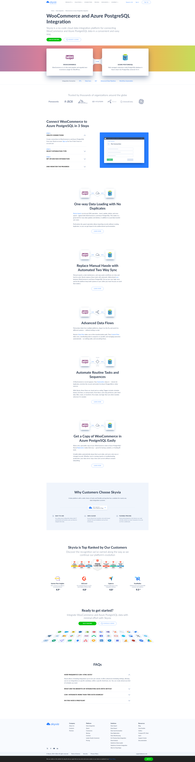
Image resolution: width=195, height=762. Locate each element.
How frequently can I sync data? (78, 674)
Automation (100, 382)
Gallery (140, 730)
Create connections (55, 135)
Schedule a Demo (108, 623)
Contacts (71, 728)
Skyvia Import (77, 213)
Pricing (88, 740)
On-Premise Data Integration (118, 738)
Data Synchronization (116, 730)
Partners (71, 730)
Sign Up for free (54, 39)
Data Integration (60, 10)
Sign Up (146, 2)
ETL (80, 81)
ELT (96, 81)
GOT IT (149, 759)
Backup (88, 733)
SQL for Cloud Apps (116, 747)
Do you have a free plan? (74, 700)
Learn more (97, 231)
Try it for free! (87, 623)
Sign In (137, 2)
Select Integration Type (56, 151)
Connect (88, 735)
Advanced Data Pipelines (108, 81)
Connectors (89, 730)
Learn (139, 735)
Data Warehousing (116, 735)
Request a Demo (74, 39)
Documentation (142, 740)
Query (87, 728)
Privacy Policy (94, 753)
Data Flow (81, 334)
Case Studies (141, 728)
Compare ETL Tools (143, 733)
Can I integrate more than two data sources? (83, 694)
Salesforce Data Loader (117, 743)
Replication (80, 448)
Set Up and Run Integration (58, 159)
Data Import (114, 726)
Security (85, 753)
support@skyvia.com (141, 753)
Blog (139, 726)
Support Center (142, 738)
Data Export (114, 728)
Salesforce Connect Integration (119, 745)
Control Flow (115, 334)
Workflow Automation (126, 81)
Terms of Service (75, 753)
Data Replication (115, 733)
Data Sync (88, 81)
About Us (71, 726)
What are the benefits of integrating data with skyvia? (88, 689)
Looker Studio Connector (92, 738)
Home (52, 10)
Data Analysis (114, 740)
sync (117, 277)
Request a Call (129, 2)
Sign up (65, 141)
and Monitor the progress (57, 166)
